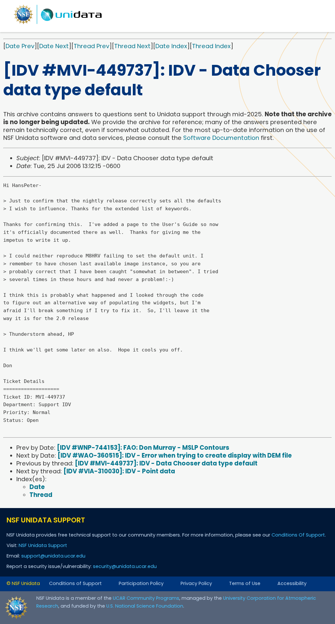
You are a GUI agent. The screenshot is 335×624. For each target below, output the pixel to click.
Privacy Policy (196, 583)
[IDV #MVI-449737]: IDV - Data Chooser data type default (166, 463)
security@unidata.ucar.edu (125, 566)
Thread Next (132, 46)
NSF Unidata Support (43, 545)
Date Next (54, 46)
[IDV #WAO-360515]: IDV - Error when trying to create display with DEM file (175, 455)
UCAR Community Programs (146, 598)
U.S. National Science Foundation (144, 606)
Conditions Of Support (298, 535)
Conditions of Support (75, 583)
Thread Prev (91, 46)
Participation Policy (141, 583)
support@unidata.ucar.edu (53, 556)
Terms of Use (244, 583)
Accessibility (292, 583)
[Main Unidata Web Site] (58, 24)
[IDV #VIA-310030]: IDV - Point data (119, 471)
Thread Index (211, 46)
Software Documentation (221, 138)
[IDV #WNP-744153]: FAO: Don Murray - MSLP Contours (143, 448)
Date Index (171, 46)
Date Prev (20, 46)
